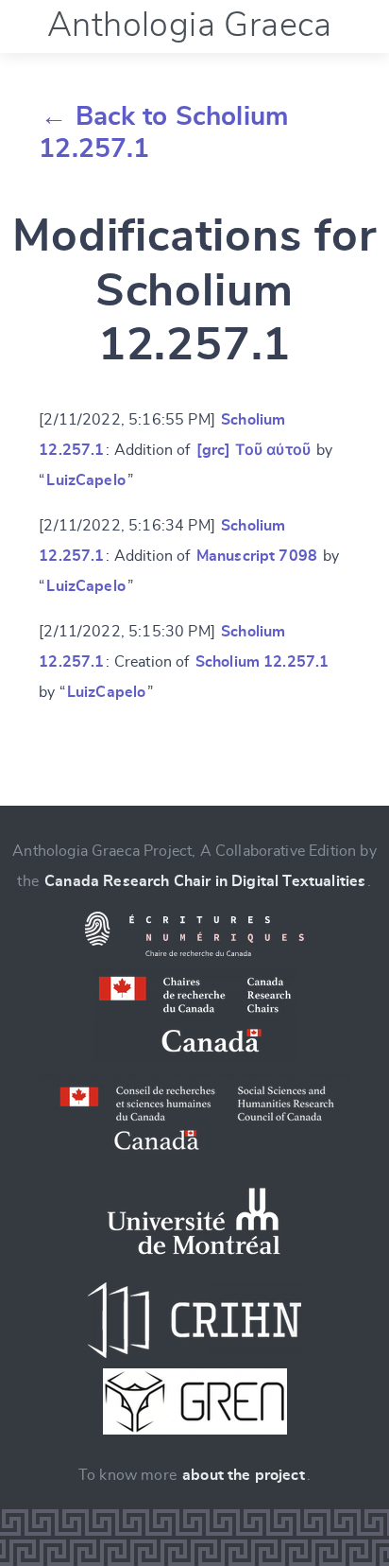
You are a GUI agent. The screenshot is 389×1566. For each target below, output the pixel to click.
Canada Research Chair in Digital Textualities (204, 881)
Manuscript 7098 (256, 556)
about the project (243, 1475)
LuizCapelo (86, 480)
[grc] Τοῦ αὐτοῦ (253, 450)
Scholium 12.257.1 (262, 662)
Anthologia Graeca (189, 26)
